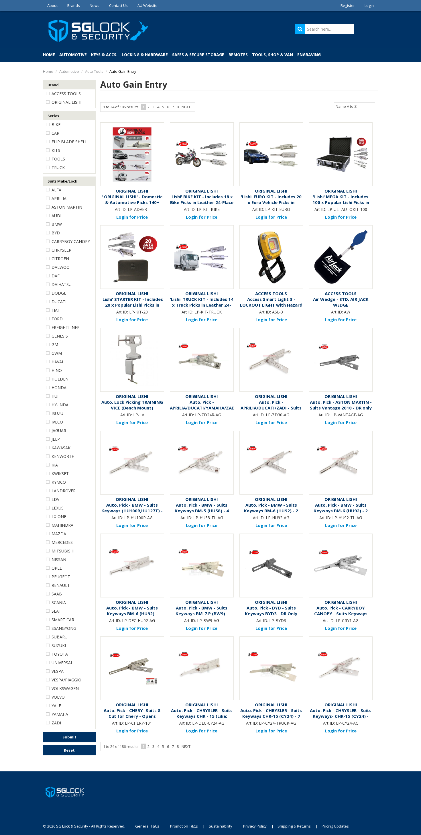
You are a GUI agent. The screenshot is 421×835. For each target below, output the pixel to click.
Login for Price (132, 217)
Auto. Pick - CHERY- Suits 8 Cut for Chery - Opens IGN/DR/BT (132, 716)
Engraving (309, 54)
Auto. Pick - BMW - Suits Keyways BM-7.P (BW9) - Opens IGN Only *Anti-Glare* (202, 613)
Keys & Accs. (104, 54)
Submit (69, 737)
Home (49, 54)
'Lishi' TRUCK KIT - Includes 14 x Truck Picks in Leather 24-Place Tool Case (201, 304)
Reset (69, 750)
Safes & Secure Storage (198, 54)
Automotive (73, 54)
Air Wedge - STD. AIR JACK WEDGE (341, 302)
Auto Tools (94, 71)
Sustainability (220, 826)
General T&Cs (147, 826)
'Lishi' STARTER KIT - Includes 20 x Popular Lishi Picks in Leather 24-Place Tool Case (132, 304)
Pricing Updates (336, 826)
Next (186, 106)
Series (53, 115)
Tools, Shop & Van (272, 54)
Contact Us (118, 5)
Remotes (238, 54)
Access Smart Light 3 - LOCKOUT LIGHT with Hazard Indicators (271, 304)
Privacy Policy (255, 826)
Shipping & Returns (294, 826)
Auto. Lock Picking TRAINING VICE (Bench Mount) (132, 405)
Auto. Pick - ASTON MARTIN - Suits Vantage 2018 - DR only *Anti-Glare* (341, 407)
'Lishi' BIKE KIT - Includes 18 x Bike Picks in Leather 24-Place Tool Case (201, 202)
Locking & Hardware (145, 54)
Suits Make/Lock (62, 181)
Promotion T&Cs (184, 826)
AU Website (147, 5)
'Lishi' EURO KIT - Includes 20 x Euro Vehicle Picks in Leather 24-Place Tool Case (271, 202)
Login (369, 5)
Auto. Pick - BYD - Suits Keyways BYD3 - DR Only (271, 610)
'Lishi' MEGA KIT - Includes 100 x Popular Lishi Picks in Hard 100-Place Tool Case (340, 202)
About (52, 5)
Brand (53, 84)
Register (348, 5)
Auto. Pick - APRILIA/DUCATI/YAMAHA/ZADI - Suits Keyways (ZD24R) (203, 407)
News (94, 5)
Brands (73, 5)
